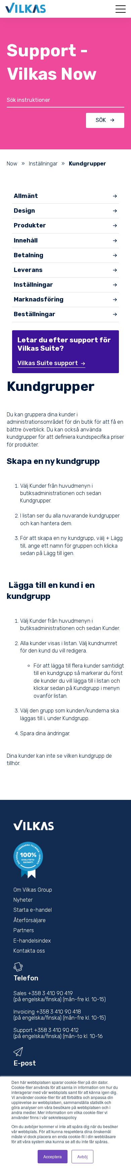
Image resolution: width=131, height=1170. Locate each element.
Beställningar (34, 314)
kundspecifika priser (100, 437)
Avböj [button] (82, 1156)
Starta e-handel (32, 910)
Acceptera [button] (52, 1156)
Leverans (28, 270)
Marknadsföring (38, 299)
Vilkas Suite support (47, 363)
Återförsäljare (29, 920)
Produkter (30, 225)
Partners (23, 930)
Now (12, 163)
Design (24, 210)
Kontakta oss (29, 951)
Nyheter (23, 900)
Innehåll (26, 240)
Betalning (28, 255)
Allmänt (26, 196)
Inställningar (43, 163)
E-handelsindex (32, 941)
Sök (101, 120)
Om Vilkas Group (32, 890)
